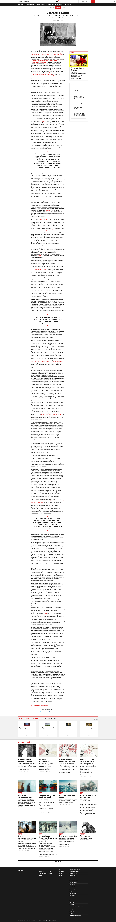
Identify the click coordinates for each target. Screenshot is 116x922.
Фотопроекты (41, 871)
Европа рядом (72, 895)
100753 (90, 776)
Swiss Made (71, 902)
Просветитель (72, 886)
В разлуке (20, 793)
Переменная (71, 897)
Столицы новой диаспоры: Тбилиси (67, 760)
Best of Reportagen (72, 893)
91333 (68, 846)
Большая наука (72, 900)
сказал (39, 255)
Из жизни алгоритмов (73, 880)
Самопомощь (71, 884)
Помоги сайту (26, 1)
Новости (40, 869)
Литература (48, 4)
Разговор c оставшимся (44, 760)
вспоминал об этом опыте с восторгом (51, 414)
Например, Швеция (73, 889)
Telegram (62, 871)
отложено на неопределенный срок (46, 230)
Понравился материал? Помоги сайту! (40, 705)
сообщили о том (43, 219)
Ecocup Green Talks (73, 882)
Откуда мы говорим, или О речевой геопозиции (47, 797)
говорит (44, 121)
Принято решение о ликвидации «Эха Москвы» (78, 107)
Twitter (62, 873)
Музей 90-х (71, 909)
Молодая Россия (72, 875)
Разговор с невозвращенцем (25, 796)
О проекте (20, 1)
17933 (27, 771)
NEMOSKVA (71, 891)
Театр (53, 4)
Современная (31, 4)
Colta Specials (69, 4)
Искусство (23, 4)
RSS (61, 875)
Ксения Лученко (59, 20)
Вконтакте (63, 869)
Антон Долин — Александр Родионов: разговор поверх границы (48, 839)
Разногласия (71, 904)
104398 (68, 804)
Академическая (40, 4)
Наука (65, 4)
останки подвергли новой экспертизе (50, 75)
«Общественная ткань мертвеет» (25, 760)
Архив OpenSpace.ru (43, 873)
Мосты (70, 877)
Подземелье (85, 836)
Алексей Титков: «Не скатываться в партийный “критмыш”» (88, 798)
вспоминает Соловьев (50, 311)
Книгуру (71, 913)
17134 (27, 735)
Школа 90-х (71, 911)
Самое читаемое (49, 718)
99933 (69, 774)
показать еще (58, 861)
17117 (89, 735)
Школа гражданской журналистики (76, 906)
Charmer (54, 920)
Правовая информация (43, 920)
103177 (48, 771)
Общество (61, 4)
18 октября (48, 72)
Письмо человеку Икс (68, 836)
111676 (27, 850)
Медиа (56, 4)
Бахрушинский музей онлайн (75, 915)
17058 (68, 735)
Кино (19, 4)
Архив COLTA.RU (42, 875)
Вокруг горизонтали (73, 873)
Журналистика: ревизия (74, 871)
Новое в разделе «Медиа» (28, 718)
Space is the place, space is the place (87, 760)
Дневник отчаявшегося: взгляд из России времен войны (27, 839)
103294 (48, 812)
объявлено (48, 210)
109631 (47, 856)
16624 (48, 735)
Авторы (50, 871)
